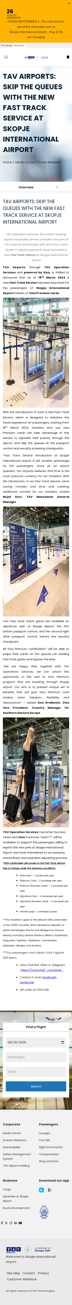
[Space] (36, 57)
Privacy (43, 1273)
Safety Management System (17, 1156)
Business (19, 45)
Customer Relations (22, 1279)
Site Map (13, 1273)
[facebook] (2, 1223)
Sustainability (12, 1147)
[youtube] (20, 1223)
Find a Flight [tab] (36, 1027)
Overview (26, 187)
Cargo (7, 1189)
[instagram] (11, 1223)
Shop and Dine (48, 1161)
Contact (28, 1273)
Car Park (44, 1140)
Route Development (16, 1208)
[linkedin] (15, 1223)
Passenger (7, 45)
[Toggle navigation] (9, 57)
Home (7, 162)
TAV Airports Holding (16, 1166)
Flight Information (51, 1147)
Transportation (49, 1154)
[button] (69, 3)
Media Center (25, 162)
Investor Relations (14, 1140)
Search (36, 1086)
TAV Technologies (43, 1290)
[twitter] (6, 1223)
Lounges (44, 1133)
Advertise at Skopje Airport (15, 1199)
